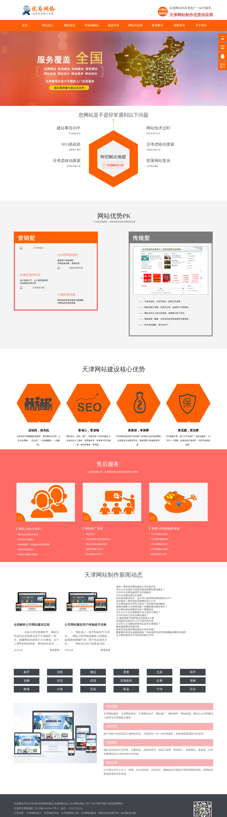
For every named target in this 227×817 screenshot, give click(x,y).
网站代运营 (135, 25)
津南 (193, 680)
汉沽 (193, 689)
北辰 (160, 672)
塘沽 (93, 672)
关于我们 (201, 25)
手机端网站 (92, 25)
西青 (126, 672)
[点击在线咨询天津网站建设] (113, 153)
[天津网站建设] (37, 10)
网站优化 (69, 25)
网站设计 (47, 25)
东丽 (27, 680)
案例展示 (157, 25)
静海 (27, 689)
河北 (60, 680)
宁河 (160, 689)
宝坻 (93, 689)
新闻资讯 (179, 25)
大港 (60, 689)
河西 (60, 672)
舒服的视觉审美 (30, 274)
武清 (93, 680)
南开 (27, 672)
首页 (25, 25)
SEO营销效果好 (67, 255)
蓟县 (126, 689)
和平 (193, 672)
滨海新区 (126, 680)
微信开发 (113, 25)
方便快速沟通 (66, 294)
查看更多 (55, 650)
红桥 (160, 680)
